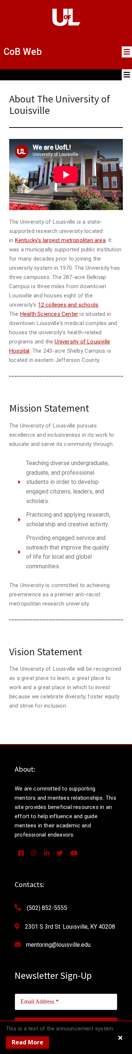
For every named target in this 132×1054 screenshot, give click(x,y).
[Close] (120, 1038)
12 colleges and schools (68, 304)
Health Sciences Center (49, 314)
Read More (27, 1042)
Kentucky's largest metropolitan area (60, 240)
